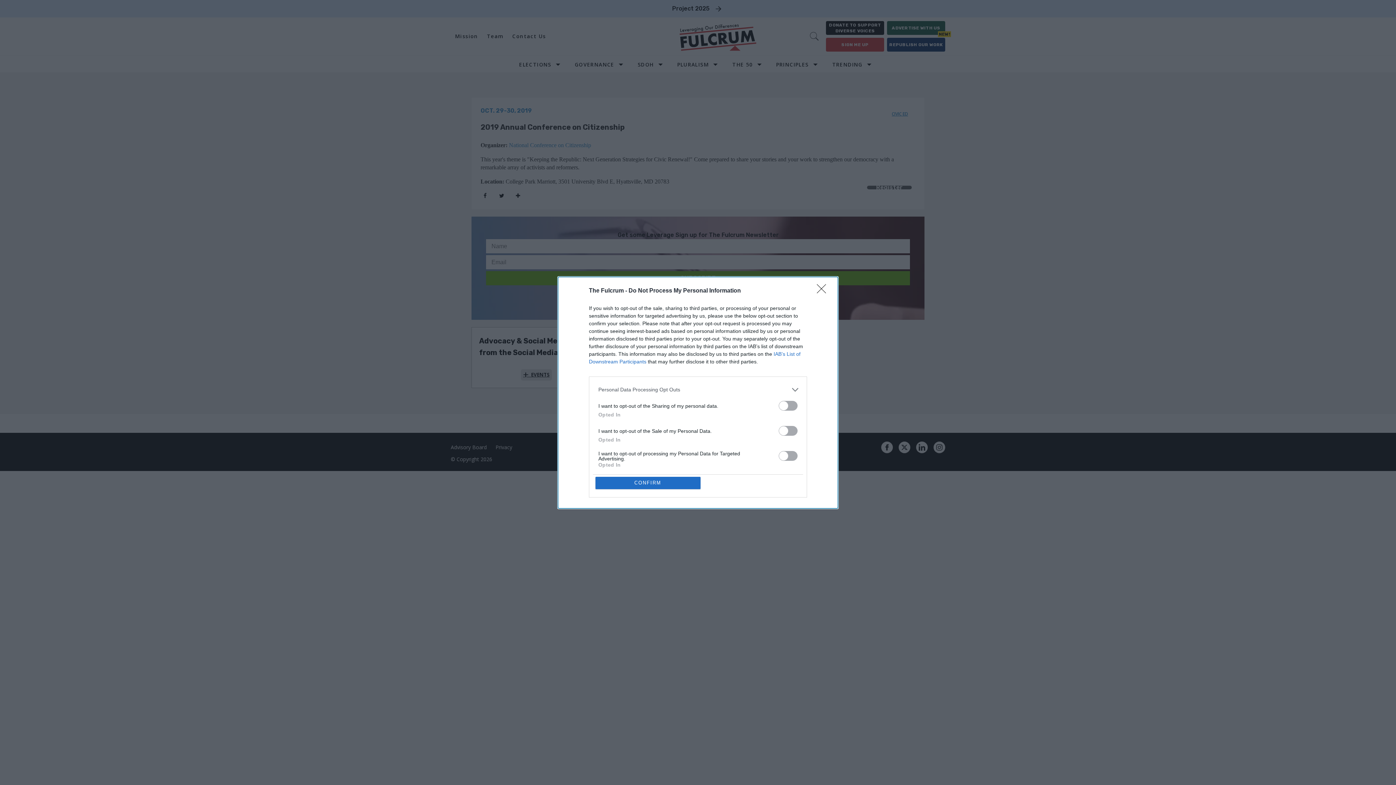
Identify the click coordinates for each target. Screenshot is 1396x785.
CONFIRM (647, 483)
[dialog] (698, 392)
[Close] (824, 291)
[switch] (788, 406)
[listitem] (698, 390)
